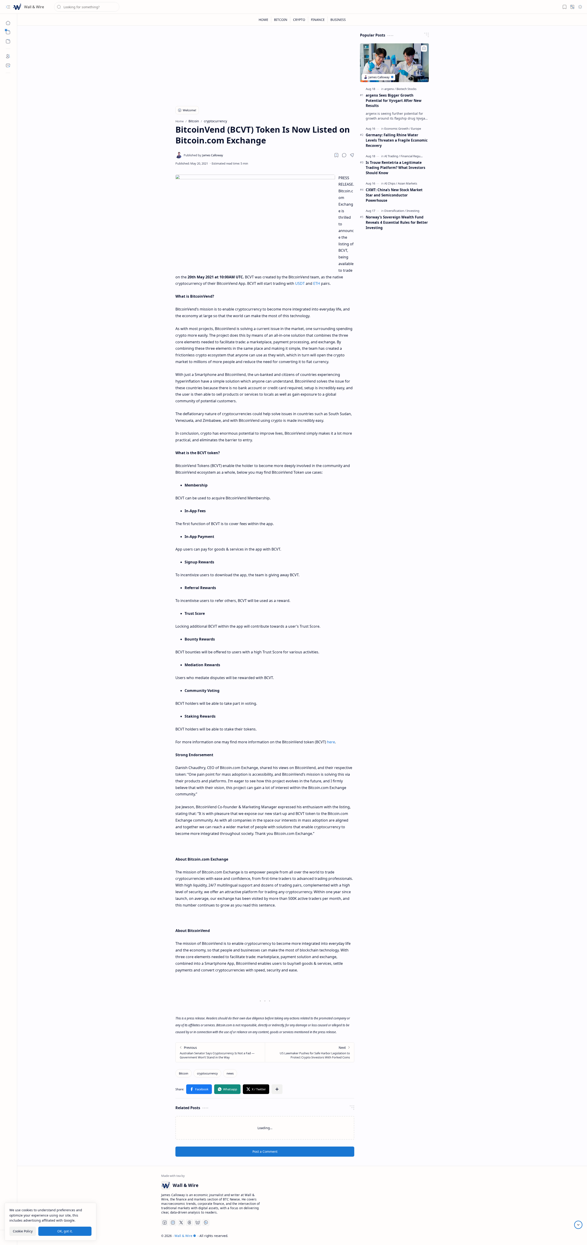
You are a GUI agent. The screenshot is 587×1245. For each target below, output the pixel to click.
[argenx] (390, 89)
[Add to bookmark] (424, 48)
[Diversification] (395, 211)
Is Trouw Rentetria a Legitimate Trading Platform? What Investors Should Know (395, 167)
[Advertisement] (264, 65)
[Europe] (416, 128)
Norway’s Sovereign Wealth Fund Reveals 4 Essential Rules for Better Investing (397, 222)
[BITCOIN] (280, 20)
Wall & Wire (34, 6)
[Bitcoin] (183, 1073)
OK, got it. (65, 1231)
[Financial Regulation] (414, 156)
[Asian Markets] (407, 183)
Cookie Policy (23, 1231)
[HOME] (263, 20)
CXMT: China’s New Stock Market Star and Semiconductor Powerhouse (394, 195)
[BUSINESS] (338, 20)
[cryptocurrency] (207, 1073)
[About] (8, 56)
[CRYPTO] (299, 20)
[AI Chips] (390, 183)
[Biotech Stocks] (406, 89)
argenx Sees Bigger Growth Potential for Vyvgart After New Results (393, 100)
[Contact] (8, 65)
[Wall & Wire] (17, 6)
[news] (230, 1073)
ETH (316, 283)
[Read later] (336, 155)
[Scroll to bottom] (578, 1225)
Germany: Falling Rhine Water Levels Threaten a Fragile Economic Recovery (397, 140)
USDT (300, 283)
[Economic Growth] (397, 128)
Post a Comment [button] (264, 1151)
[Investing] (413, 211)
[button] (8, 6)
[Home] (8, 23)
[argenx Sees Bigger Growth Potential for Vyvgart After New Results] (394, 62)
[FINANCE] (318, 20)
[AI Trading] (392, 156)
